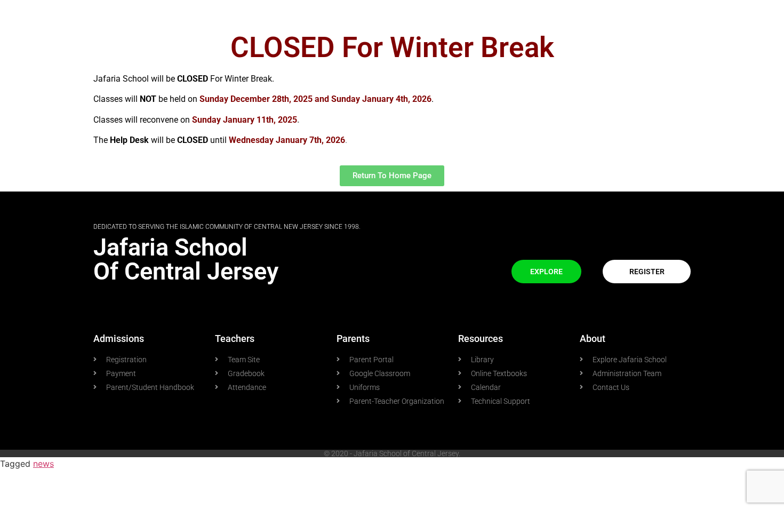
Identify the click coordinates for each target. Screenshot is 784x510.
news (43, 463)
